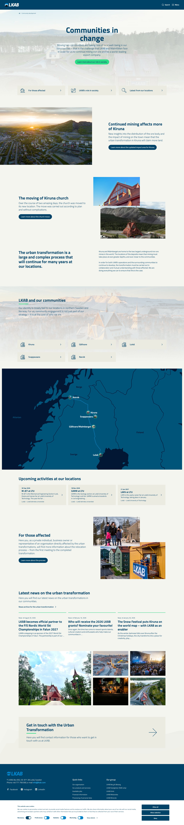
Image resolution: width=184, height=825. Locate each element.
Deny (155, 818)
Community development (29, 13)
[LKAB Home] (12, 4)
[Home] (19, 13)
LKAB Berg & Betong (113, 785)
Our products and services (81, 788)
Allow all (155, 807)
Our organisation (78, 785)
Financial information (79, 795)
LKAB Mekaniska (112, 795)
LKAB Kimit (110, 791)
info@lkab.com (39, 782)
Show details (91, 818)
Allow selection (155, 812)
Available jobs (77, 791)
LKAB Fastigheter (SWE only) (116, 788)
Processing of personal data (82, 798)
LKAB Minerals (111, 798)
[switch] (47, 817)
